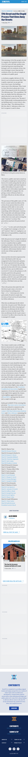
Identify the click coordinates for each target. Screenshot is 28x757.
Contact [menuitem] (4, 743)
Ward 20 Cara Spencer (8, 487)
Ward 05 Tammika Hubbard (9, 457)
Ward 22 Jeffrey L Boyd (8, 491)
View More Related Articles (12, 581)
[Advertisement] (14, 128)
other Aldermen (12, 413)
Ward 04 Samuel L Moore (9, 455)
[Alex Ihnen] (5, 517)
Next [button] (26, 556)
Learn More (14, 708)
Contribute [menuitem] (14, 727)
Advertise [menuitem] (4, 739)
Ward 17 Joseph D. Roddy (8, 481)
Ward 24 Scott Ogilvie (8, 495)
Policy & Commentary (7, 11)
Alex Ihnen (5, 22)
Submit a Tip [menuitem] (14, 732)
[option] (14, 557)
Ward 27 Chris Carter (7, 501)
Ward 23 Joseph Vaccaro (8, 493)
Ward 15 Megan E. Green (8, 477)
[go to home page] (6, 2)
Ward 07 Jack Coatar (7, 461)
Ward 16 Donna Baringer (8, 479)
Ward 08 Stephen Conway (9, 463)
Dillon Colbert (8, 568)
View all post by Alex (10, 532)
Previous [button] (2, 556)
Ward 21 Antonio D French (9, 489)
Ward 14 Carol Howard (8, 475)
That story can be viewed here (16, 405)
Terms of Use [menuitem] (17, 739)
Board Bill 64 (7, 397)
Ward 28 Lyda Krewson (8, 503)
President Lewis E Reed (8, 505)
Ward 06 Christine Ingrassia (9, 459)
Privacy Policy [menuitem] (18, 743)
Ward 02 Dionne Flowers (8, 451)
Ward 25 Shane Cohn (7, 497)
